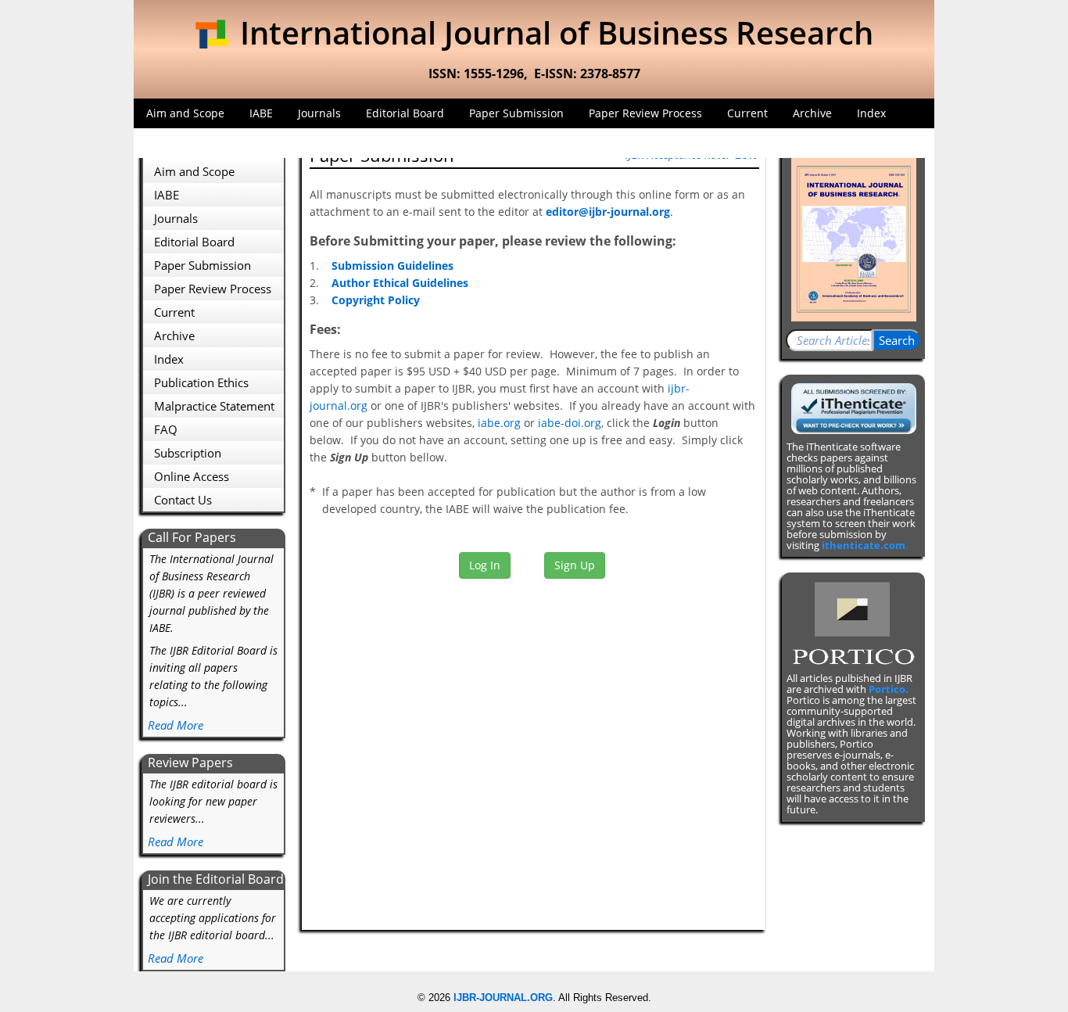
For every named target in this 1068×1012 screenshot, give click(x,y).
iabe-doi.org (569, 422)
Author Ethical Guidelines (400, 282)
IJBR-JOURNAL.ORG (503, 997)
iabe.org (499, 422)
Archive (812, 113)
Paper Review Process (645, 113)
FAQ (156, 142)
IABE (261, 113)
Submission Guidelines (392, 265)
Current (747, 113)
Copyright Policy (376, 299)
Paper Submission (516, 113)
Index (871, 113)
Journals (319, 113)
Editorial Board (405, 113)
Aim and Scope (185, 113)
